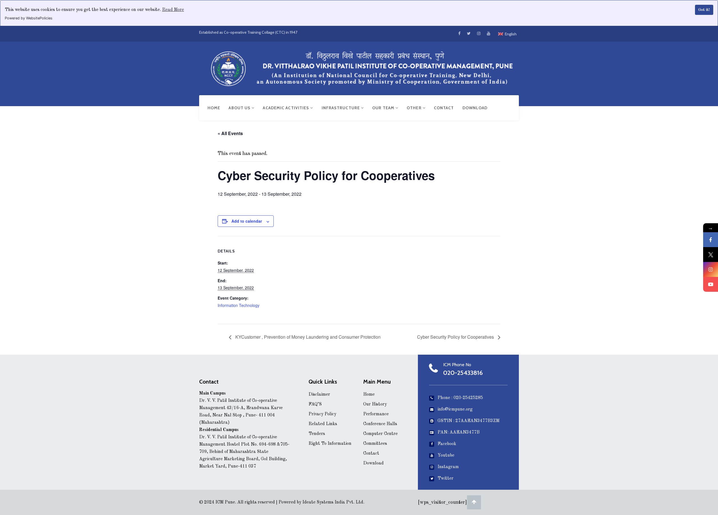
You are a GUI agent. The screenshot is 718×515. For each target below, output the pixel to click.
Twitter (446, 478)
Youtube (446, 455)
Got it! (704, 10)
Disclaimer (319, 394)
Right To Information (330, 443)
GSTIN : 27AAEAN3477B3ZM (469, 421)
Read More (173, 10)
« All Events (230, 133)
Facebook (447, 444)
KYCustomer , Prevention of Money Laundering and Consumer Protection (307, 337)
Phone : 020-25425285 (460, 398)
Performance (376, 414)
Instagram (448, 467)
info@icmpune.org (455, 409)
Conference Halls (380, 424)
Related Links (323, 424)
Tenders (317, 434)
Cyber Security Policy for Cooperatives (456, 337)
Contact (444, 107)
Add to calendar (246, 221)
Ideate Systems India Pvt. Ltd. (333, 502)
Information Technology (238, 305)
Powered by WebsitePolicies (28, 18)
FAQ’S (315, 404)
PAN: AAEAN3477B (459, 432)
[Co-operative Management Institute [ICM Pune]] (359, 67)
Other (415, 107)
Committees (375, 443)
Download (475, 107)
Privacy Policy (322, 414)
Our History (375, 404)
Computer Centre (380, 434)
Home (214, 107)
